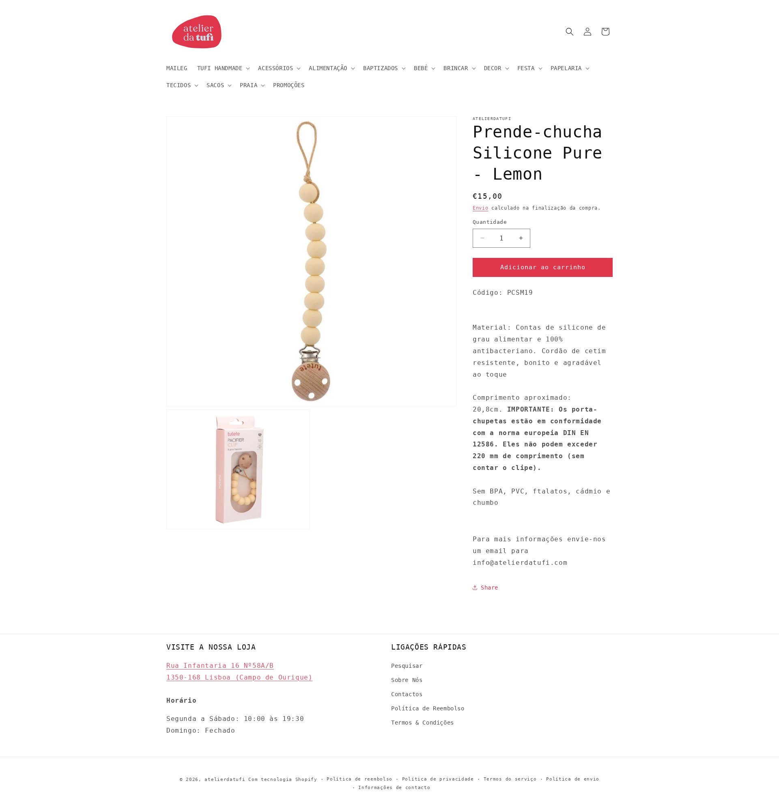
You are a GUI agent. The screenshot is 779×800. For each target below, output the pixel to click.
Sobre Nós (406, 679)
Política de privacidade (438, 779)
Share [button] (489, 587)
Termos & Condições (422, 722)
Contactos (406, 694)
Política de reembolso (359, 779)
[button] (223, 68)
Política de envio (572, 779)
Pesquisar (406, 665)
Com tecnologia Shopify (282, 779)
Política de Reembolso (428, 708)
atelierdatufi (224, 779)
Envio (480, 208)
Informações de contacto (394, 787)
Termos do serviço (510, 779)
